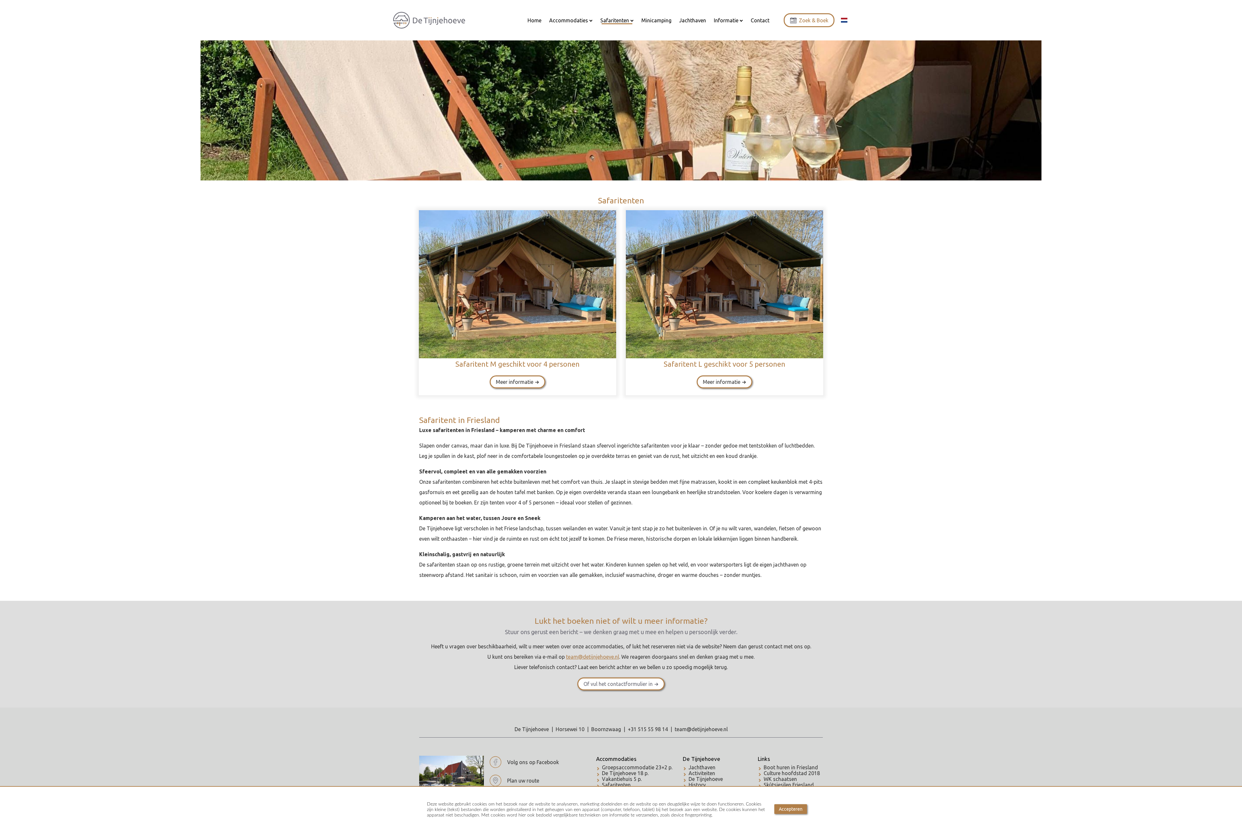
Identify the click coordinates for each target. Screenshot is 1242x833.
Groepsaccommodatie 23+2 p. (637, 767)
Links (764, 759)
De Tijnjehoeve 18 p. (625, 773)
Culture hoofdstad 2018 (792, 773)
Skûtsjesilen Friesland (789, 785)
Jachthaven (702, 767)
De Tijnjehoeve (701, 759)
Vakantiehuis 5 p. (622, 779)
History (697, 785)
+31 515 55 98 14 (648, 729)
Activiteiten (702, 773)
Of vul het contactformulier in (618, 684)
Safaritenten (616, 785)
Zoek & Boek (813, 20)
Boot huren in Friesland (791, 767)
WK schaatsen (780, 779)
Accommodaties (616, 759)
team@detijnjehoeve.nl (701, 729)
